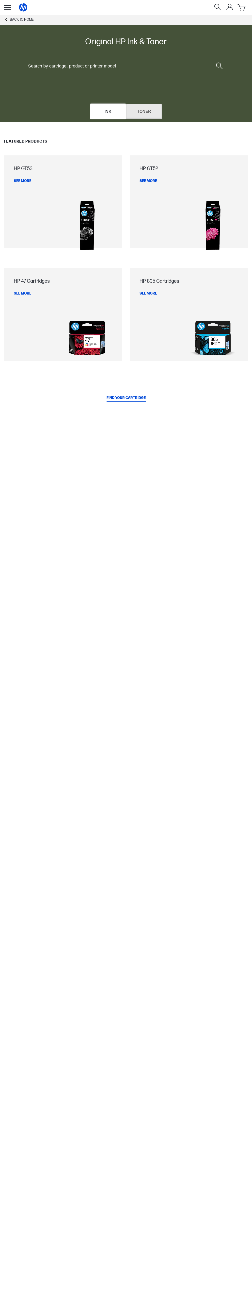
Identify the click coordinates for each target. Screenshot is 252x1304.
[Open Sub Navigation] (7, 7)
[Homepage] (23, 7)
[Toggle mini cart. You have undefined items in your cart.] (242, 7)
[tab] (108, 111)
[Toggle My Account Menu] (230, 7)
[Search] (217, 7)
